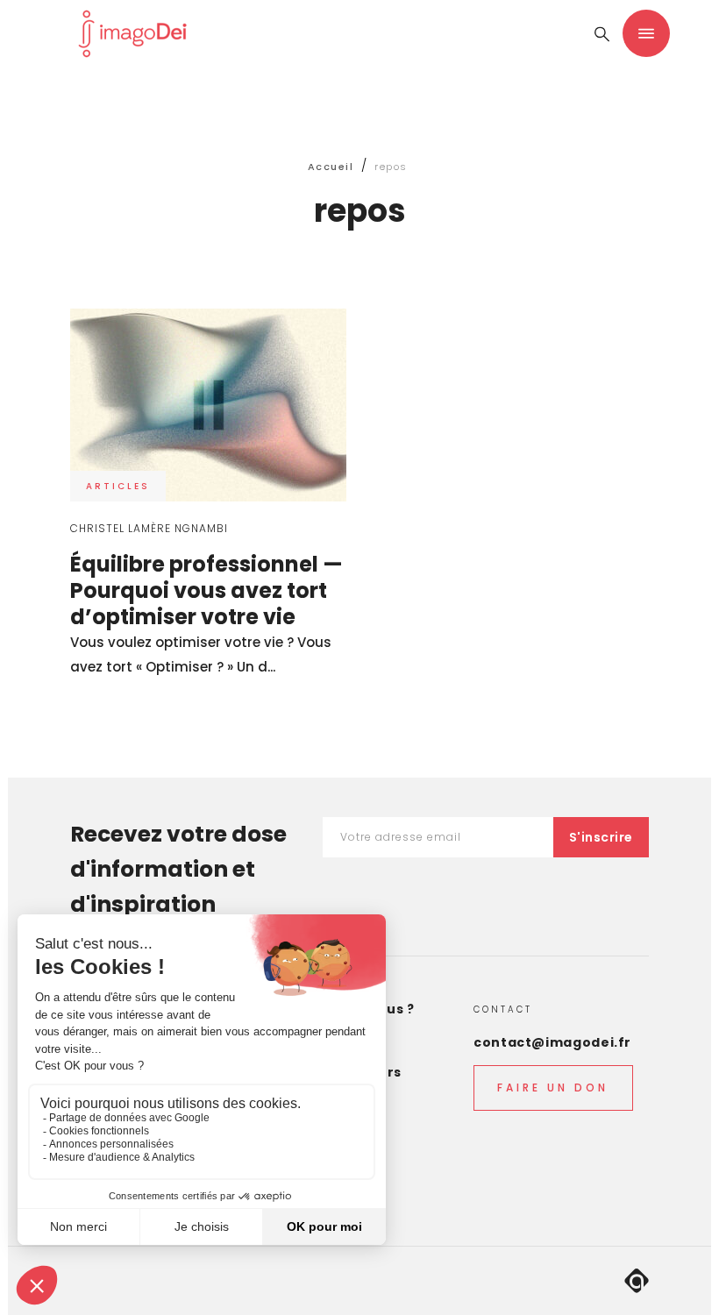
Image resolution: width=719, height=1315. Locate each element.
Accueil (331, 167)
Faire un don (553, 1087)
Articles (118, 486)
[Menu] (646, 33)
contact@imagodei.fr (552, 1042)
